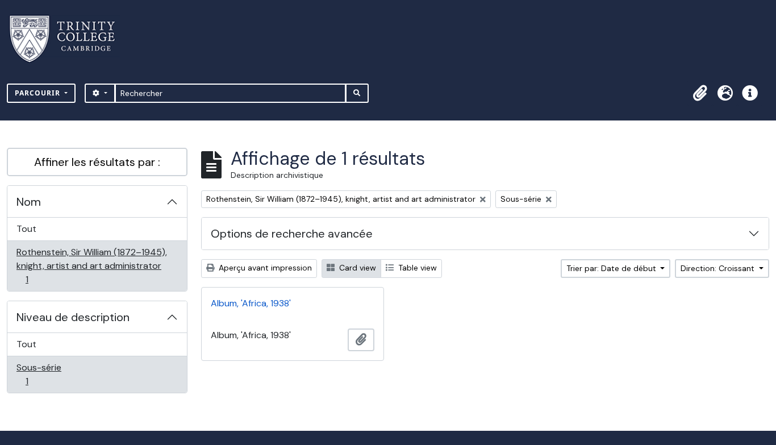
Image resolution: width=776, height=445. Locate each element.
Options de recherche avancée (292, 233)
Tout (26, 229)
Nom (28, 201)
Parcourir (38, 93)
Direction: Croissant (719, 268)
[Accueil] (69, 39)
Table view (416, 268)
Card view (356, 268)
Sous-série (39, 374)
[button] (699, 93)
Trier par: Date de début (612, 268)
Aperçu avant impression (264, 268)
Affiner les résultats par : (97, 162)
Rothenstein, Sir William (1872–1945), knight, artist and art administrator (91, 265)
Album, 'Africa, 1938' (251, 303)
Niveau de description (73, 317)
